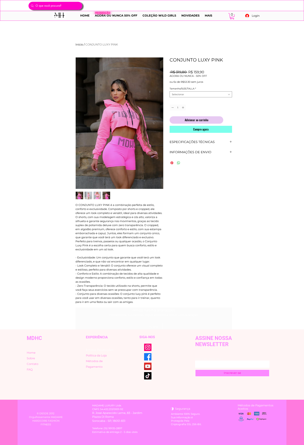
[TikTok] (147, 375)
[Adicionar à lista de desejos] (228, 120)
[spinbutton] (177, 108)
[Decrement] (172, 108)
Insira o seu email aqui (208, 359)
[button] (232, 16)
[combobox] (201, 94)
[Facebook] (147, 356)
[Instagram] (147, 347)
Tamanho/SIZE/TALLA (183, 88)
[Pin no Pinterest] (172, 163)
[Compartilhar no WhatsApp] (178, 163)
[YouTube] (147, 366)
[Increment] (183, 108)
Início (79, 44)
